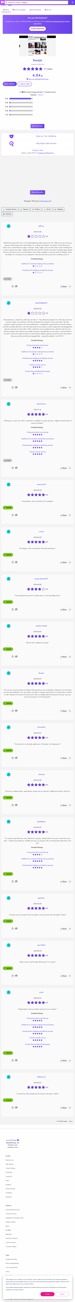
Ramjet (37, 60)
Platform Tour (10, 1160)
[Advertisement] (37, 175)
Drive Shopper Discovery (13, 1209)
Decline (62, 1294)
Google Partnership (11, 1259)
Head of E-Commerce (12, 1238)
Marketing (9, 1234)
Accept (47, 1294)
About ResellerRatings (12, 1263)
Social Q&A (9, 1172)
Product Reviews (10, 1168)
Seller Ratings (10, 1164)
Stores (3, 5)
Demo (7, 1226)
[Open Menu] (72, 2)
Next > (71, 1121)
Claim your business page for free (57, 21)
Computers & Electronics (37, 64)
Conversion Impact (11, 1213)
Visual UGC (9, 1176)
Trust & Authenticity (12, 1267)
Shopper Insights (11, 1222)
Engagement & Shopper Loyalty (15, 1218)
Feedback (8, 1184)
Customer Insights (11, 1246)
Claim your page (37, 29)
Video (7, 1180)
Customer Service (11, 1242)
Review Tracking (10, 1188)
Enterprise (9, 1197)
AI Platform (9, 1193)
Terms (7, 1271)
